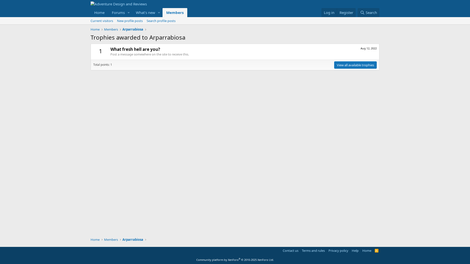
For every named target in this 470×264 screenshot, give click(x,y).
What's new (145, 12)
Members (175, 12)
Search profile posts (161, 21)
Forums (118, 12)
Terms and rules (313, 250)
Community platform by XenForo (235, 260)
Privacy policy (338, 250)
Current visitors (102, 21)
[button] (128, 12)
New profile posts (130, 21)
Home (99, 12)
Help (355, 250)
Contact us (290, 250)
